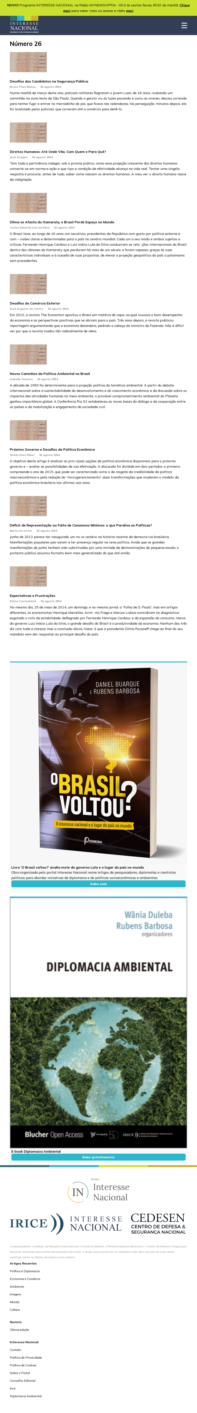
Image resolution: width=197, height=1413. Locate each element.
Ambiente (17, 1286)
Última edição (19, 1330)
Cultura (15, 1310)
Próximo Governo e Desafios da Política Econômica (52, 449)
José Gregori (19, 157)
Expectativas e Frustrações (32, 595)
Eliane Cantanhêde (23, 601)
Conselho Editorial (22, 1381)
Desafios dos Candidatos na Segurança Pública (49, 81)
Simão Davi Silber (22, 455)
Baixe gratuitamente (98, 1157)
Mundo (14, 1302)
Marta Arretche (21, 530)
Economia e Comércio (25, 1279)
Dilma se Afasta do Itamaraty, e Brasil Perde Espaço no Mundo (62, 222)
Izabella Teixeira (21, 379)
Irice (13, 1388)
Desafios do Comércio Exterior (35, 303)
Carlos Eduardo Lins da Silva (29, 227)
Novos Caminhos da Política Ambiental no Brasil (50, 373)
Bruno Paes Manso (23, 87)
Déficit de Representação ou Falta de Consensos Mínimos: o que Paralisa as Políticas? (81, 525)
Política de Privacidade (26, 1357)
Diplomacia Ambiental (26, 1396)
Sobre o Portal (20, 1373)
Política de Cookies (23, 1365)
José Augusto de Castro (26, 308)
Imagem (15, 1294)
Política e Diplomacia (25, 1271)
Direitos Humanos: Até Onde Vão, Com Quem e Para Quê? (58, 151)
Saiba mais (98, 884)
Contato (15, 1350)
